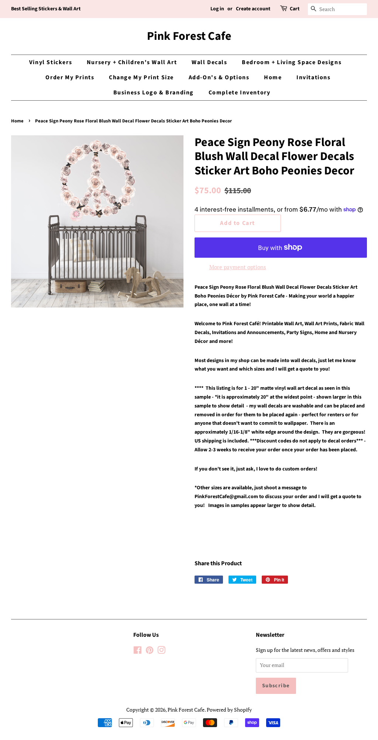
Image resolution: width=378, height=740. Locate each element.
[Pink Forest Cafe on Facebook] (137, 651)
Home (273, 77)
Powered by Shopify (229, 709)
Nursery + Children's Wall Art (132, 62)
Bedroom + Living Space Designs (291, 62)
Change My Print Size (141, 77)
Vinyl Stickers (50, 62)
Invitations (313, 77)
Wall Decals (209, 62)
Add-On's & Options (219, 77)
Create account (253, 9)
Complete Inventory (240, 92)
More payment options (237, 267)
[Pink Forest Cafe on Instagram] (161, 651)
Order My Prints (69, 77)
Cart (294, 9)
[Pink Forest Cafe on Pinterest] (149, 651)
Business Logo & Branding (153, 92)
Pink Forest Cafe (189, 36)
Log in (217, 9)
